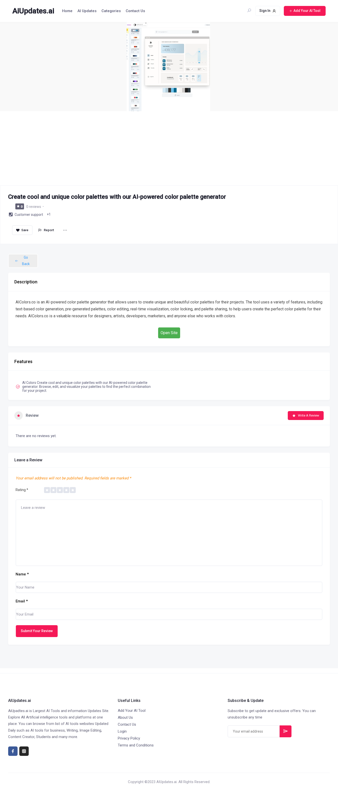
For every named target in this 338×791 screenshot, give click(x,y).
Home (67, 11)
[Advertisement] (169, 148)
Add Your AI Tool (131, 710)
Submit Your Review (37, 631)
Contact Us (135, 11)
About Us (125, 717)
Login (122, 731)
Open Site (169, 332)
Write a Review (308, 415)
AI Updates (87, 11)
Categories (111, 11)
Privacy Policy (129, 738)
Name (22, 574)
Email (22, 601)
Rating (22, 490)
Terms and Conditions (136, 745)
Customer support (29, 215)
